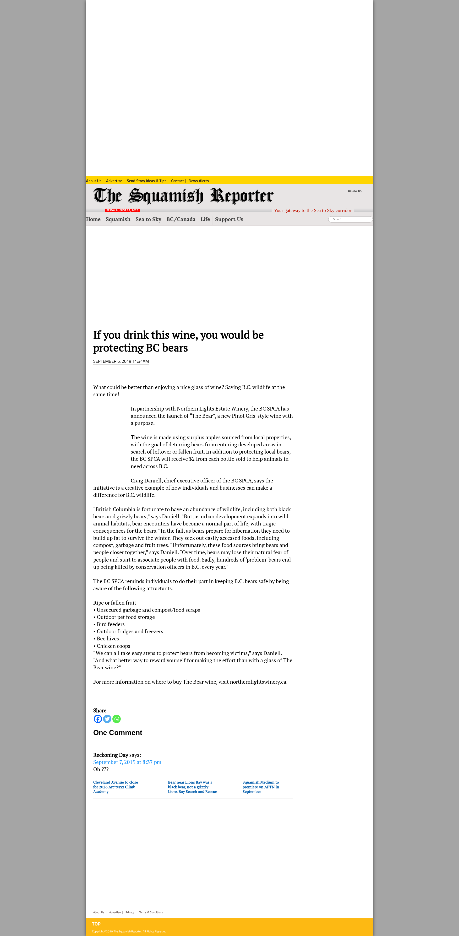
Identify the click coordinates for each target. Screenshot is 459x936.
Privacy (130, 912)
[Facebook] (98, 719)
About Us (98, 912)
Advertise (115, 912)
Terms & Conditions (151, 912)
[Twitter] (107, 719)
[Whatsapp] (116, 719)
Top (96, 923)
